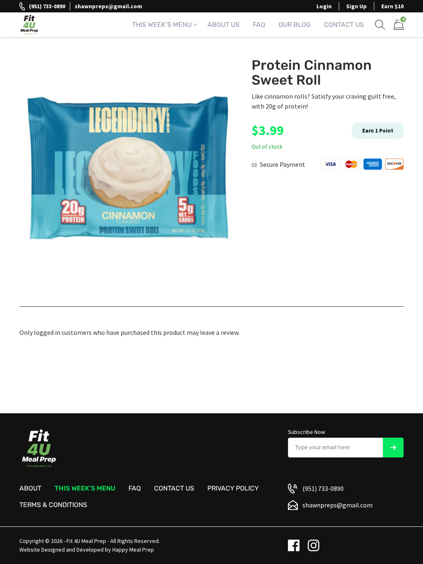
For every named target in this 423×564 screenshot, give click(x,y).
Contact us (174, 488)
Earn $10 (392, 6)
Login (324, 6)
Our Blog (294, 24)
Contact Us (344, 24)
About (30, 488)
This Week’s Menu (162, 24)
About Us (223, 24)
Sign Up (356, 6)
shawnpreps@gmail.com (108, 6)
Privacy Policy (233, 488)
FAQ (259, 24)
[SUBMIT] (393, 447)
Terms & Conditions (53, 505)
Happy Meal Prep (133, 549)
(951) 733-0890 (47, 6)
